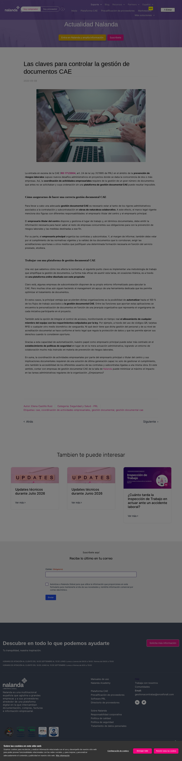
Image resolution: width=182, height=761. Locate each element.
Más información (63, 755)
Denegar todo (142, 751)
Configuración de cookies (118, 751)
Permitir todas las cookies (166, 751)
